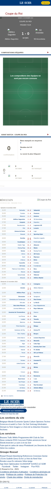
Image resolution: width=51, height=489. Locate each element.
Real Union (21, 379)
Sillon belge (27, 461)
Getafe (36, 382)
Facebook (5, 467)
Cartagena (37, 284)
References (27, 456)
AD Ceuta (37, 254)
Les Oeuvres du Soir (42, 445)
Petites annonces (33, 440)
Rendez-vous (5, 461)
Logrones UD (38, 225)
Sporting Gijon (38, 234)
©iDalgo (2, 186)
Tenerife (36, 319)
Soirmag (33, 424)
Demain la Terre (6, 427)
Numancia (37, 376)
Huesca (36, 312)
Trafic (9, 438)
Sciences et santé (7, 424)
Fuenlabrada (37, 266)
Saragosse (37, 296)
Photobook (28, 445)
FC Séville (37, 349)
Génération (42, 424)
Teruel (23, 352)
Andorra (36, 216)
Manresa (22, 322)
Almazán (22, 277)
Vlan (40, 459)
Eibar (35, 316)
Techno (47, 422)
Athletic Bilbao (38, 388)
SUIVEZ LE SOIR (38, 464)
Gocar (43, 440)
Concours (22, 440)
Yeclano (23, 360)
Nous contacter (6, 440)
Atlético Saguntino (11, 39)
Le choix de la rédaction (31, 427)
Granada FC (37, 360)
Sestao (23, 251)
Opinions (40, 422)
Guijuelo (22, 222)
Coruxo (23, 372)
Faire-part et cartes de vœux (12, 445)
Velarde (23, 349)
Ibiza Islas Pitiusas (19, 305)
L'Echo (3, 459)
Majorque (36, 257)
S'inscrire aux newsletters (13, 411)
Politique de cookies (14, 474)
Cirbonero (22, 346)
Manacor (22, 216)
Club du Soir (38, 438)
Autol (23, 257)
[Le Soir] (25, 3)
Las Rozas (22, 316)
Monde (11, 422)
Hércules (22, 302)
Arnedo (22, 288)
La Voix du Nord (30, 459)
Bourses (3, 438)
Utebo (23, 367)
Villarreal (36, 275)
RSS (15, 440)
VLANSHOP (25, 464)
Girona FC (37, 330)
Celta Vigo (37, 343)
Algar (23, 343)
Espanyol (36, 272)
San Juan (22, 376)
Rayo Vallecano (38, 308)
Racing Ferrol (38, 251)
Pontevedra (37, 322)
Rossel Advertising (14, 456)
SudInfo (9, 459)
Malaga (36, 326)
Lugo (35, 231)
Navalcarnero (21, 225)
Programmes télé (25, 438)
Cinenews (37, 456)
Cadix (35, 379)
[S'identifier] (39, 2)
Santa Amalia (21, 275)
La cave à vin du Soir (22, 443)
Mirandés (36, 340)
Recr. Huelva (21, 333)
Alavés (36, 363)
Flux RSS (35, 467)
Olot (24, 228)
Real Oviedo (37, 299)
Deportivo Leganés (39, 238)
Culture (32, 422)
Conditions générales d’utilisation (14, 472)
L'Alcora (22, 260)
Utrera (23, 254)
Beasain (22, 234)
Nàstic (36, 248)
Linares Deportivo (39, 337)
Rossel (3, 456)
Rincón (23, 272)
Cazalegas (22, 385)
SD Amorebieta (39, 39)
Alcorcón (36, 356)
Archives (3, 430)
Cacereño (22, 263)
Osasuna (36, 213)
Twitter (15, 467)
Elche (35, 260)
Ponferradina (37, 242)
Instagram (24, 467)
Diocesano (21, 296)
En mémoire (17, 461)
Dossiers (45, 427)
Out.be (44, 456)
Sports (26, 422)
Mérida (36, 367)
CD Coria (22, 266)
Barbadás (22, 210)
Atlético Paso (21, 292)
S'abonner (45, 3)
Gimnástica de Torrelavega (17, 299)
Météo (15, 438)
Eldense (36, 372)
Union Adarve (21, 337)
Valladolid (37, 210)
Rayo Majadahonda (39, 305)
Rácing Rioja (21, 248)
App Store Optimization (9, 464)
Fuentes (22, 213)
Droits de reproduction (33, 477)
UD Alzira (22, 388)
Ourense (22, 356)
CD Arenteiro (21, 391)
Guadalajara (21, 242)
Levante (36, 228)
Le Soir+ (19, 424)
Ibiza (35, 269)
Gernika (22, 238)
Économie (18, 422)
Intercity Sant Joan (39, 346)
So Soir (26, 424)
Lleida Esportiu (21, 363)
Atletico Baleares (38, 288)
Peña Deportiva (20, 326)
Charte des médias (15, 477)
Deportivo (36, 222)
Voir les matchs (8, 396)
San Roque (22, 382)
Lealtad (23, 319)
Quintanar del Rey (20, 330)
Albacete (36, 245)
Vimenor (22, 340)
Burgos (36, 333)
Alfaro (23, 284)
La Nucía (36, 302)
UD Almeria (37, 391)
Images (17, 427)
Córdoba (36, 263)
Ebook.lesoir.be (6, 443)
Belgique (4, 422)
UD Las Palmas (38, 352)
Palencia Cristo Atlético (18, 269)
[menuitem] (6, 486)
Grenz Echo (18, 459)
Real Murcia (37, 292)
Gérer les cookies (7, 448)
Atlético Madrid (38, 277)
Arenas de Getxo (20, 231)
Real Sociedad (38, 385)
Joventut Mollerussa (19, 308)
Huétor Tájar (21, 245)
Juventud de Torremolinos (17, 312)
